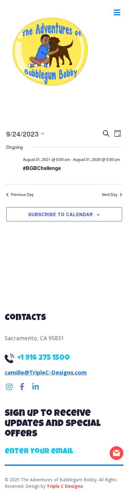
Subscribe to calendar (60, 214)
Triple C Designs (65, 486)
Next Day (109, 194)
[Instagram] (9, 386)
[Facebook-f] (21, 386)
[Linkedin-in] (35, 386)
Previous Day (22, 194)
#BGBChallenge (42, 167)
